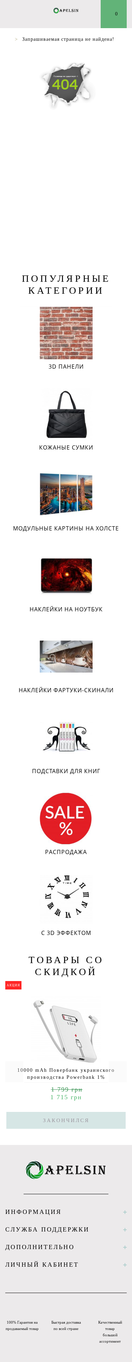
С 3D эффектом (66, 933)
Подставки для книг (66, 771)
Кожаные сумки (66, 447)
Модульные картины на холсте (66, 528)
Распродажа (66, 852)
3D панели (66, 366)
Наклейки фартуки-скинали (66, 690)
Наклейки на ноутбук (66, 609)
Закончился (66, 1120)
